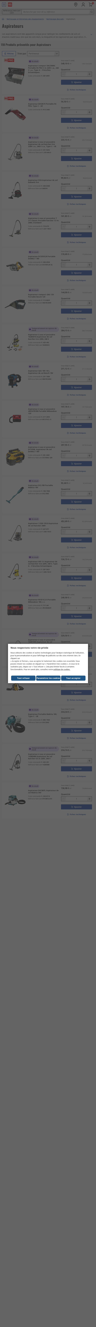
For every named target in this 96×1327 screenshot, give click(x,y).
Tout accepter (73, 678)
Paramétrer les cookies (48, 678)
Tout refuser (23, 678)
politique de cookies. (62, 669)
